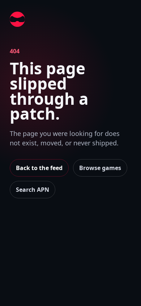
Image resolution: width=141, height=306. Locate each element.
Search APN (32, 190)
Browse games (100, 168)
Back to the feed (39, 168)
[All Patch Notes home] (17, 19)
